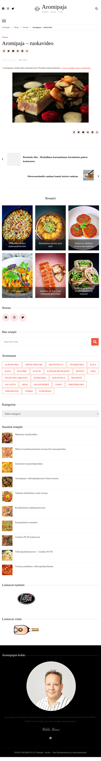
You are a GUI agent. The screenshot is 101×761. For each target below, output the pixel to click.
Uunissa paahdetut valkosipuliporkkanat (34, 566)
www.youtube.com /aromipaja (76, 68)
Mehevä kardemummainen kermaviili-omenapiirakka (40, 449)
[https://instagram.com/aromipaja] (14, 317)
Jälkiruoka (77, 364)
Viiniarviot (12, 391)
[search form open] (96, 8)
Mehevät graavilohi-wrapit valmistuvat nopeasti (83, 291)
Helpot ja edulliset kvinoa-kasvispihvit (83, 245)
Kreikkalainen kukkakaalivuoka (30, 507)
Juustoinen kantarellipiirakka (29, 463)
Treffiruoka (76, 384)
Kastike (22, 371)
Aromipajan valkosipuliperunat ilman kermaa (36, 478)
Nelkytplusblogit (16, 378)
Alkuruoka (12, 364)
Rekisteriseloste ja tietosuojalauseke (72, 752)
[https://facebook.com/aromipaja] (6, 317)
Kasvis (37, 371)
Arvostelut (56, 364)
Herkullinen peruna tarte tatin (50, 245)
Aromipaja (54, 7)
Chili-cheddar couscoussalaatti (17, 292)
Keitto (80, 371)
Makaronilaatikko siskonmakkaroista (17, 245)
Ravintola (58, 378)
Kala (93, 364)
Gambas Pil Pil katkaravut (27, 537)
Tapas (58, 384)
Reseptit (76, 378)
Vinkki (29, 391)
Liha (93, 371)
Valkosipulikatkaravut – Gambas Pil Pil (34, 551)
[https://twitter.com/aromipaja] (23, 317)
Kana (8, 371)
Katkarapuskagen (58, 371)
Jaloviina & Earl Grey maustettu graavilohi (50, 292)
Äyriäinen (45, 391)
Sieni (25, 384)
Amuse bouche (33, 364)
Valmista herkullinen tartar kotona (31, 493)
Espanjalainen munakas (26, 522)
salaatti (10, 384)
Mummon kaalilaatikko (26, 434)
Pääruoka (40, 378)
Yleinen (5, 37)
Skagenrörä (41, 384)
